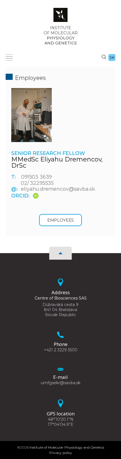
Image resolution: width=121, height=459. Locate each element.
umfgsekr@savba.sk (60, 382)
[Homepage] (60, 16)
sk (112, 57)
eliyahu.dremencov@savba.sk (58, 189)
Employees (60, 220)
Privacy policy (60, 453)
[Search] (104, 57)
